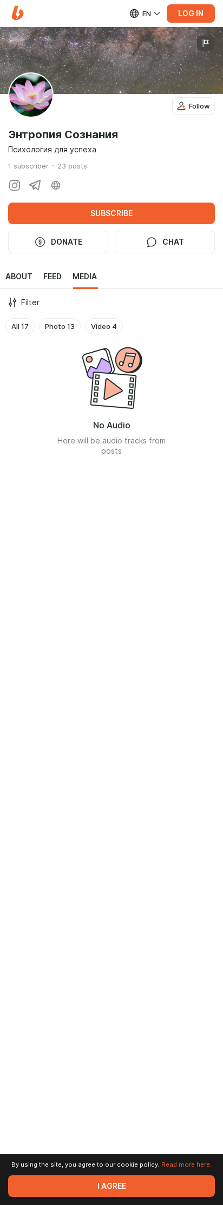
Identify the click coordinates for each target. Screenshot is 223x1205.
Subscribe (111, 213)
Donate (66, 242)
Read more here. (186, 1164)
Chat (173, 242)
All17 (20, 326)
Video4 (104, 326)
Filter (30, 302)
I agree (111, 1186)
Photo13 (60, 326)
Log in (191, 13)
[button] (17, 13)
